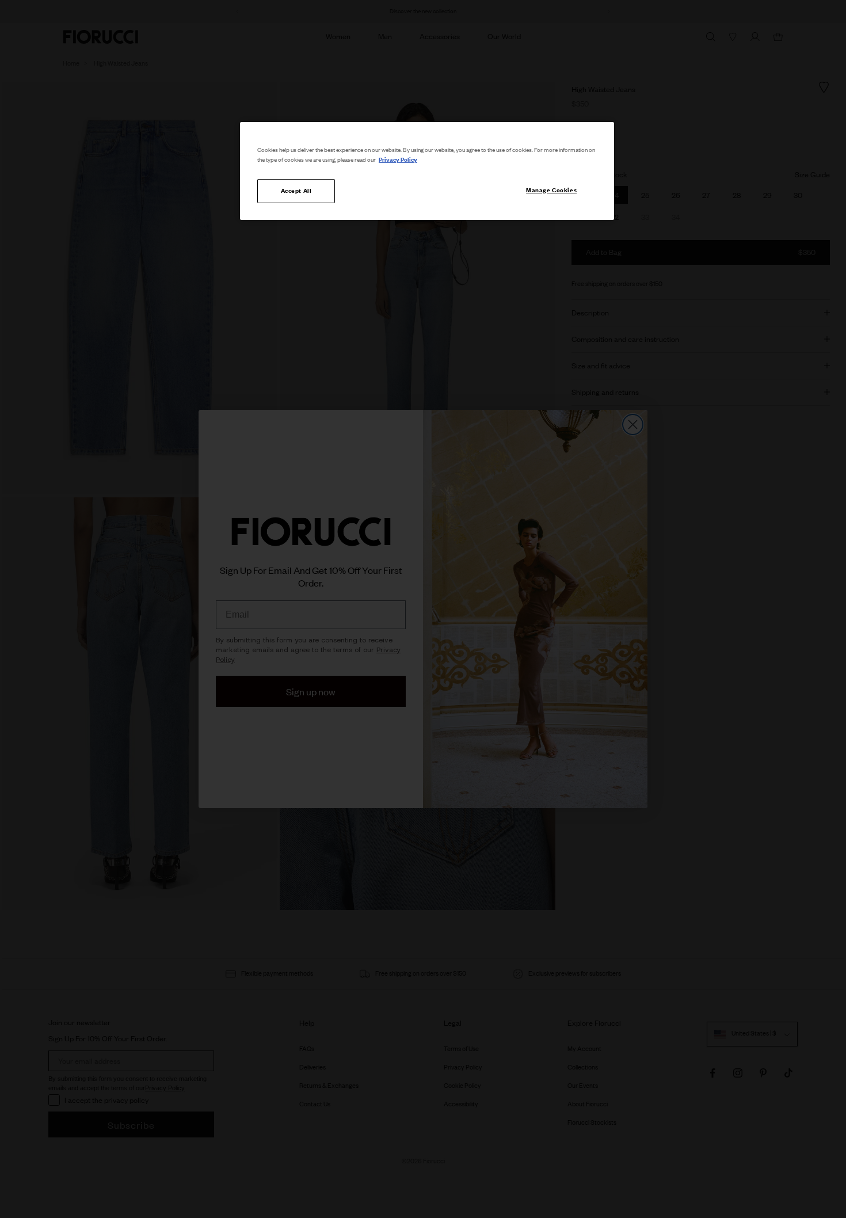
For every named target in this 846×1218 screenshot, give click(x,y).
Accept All (296, 190)
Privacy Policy (398, 159)
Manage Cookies (551, 190)
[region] (427, 171)
